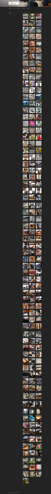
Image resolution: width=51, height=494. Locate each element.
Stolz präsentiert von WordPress (16, 492)
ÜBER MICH (9, 492)
